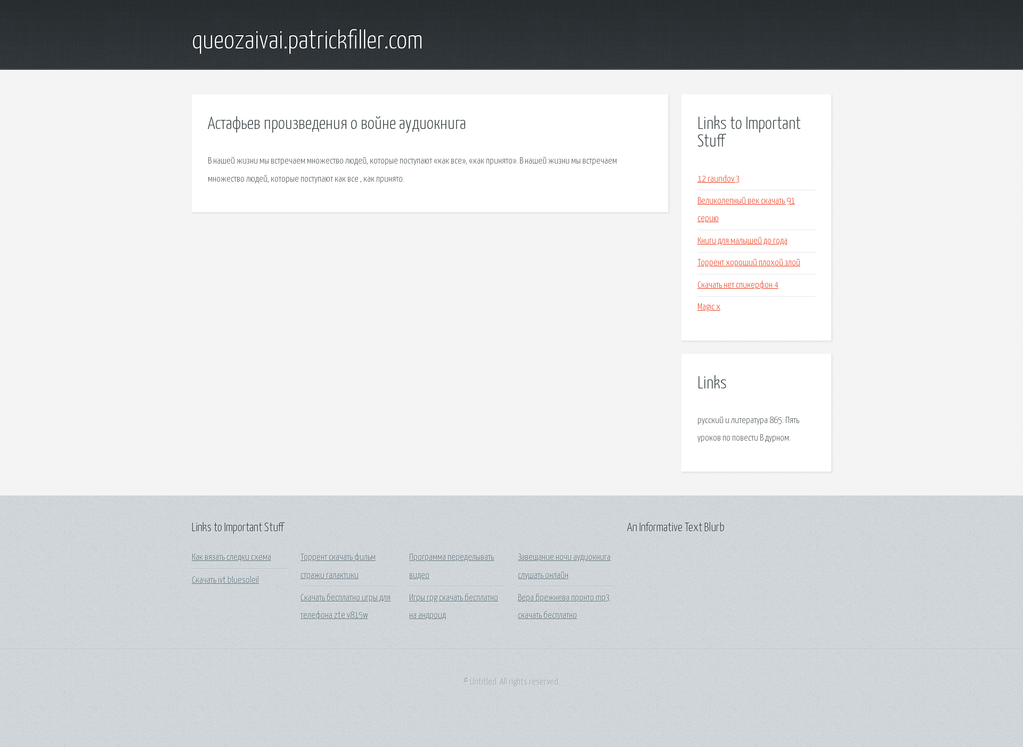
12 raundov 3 (718, 179)
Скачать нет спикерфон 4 (737, 285)
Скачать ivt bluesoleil (225, 580)
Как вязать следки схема (231, 557)
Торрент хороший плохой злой (748, 262)
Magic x (708, 307)
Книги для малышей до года (742, 241)
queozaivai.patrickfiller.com (307, 41)
